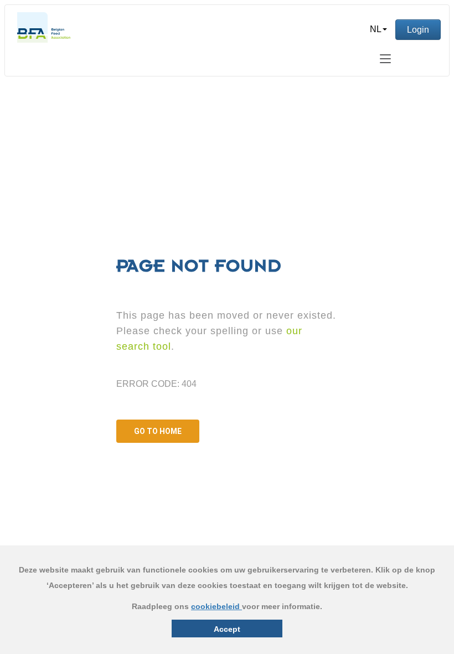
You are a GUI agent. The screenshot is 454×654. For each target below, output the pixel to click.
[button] (378, 29)
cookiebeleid (216, 606)
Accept (227, 629)
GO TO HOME (158, 431)
